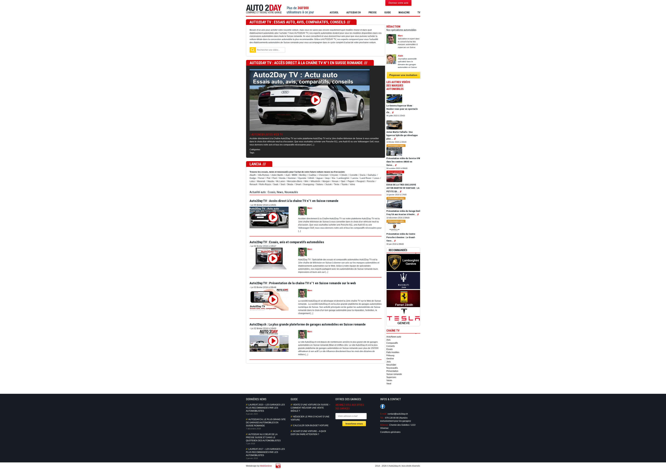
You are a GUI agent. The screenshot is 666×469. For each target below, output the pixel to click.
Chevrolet (323, 175)
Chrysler (334, 175)
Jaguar (319, 178)
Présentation (392, 371)
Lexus (376, 178)
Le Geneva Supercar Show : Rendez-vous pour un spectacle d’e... (402, 109)
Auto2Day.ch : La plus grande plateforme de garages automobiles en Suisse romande (308, 324)
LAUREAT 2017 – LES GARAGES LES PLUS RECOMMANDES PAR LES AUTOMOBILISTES (265, 452)
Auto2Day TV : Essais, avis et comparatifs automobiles (287, 242)
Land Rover (365, 178)
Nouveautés (392, 368)
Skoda (290, 184)
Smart (298, 184)
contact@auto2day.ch (398, 414)
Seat (282, 184)
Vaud (388, 383)
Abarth (253, 175)
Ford (274, 178)
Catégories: (255, 149)
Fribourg (390, 355)
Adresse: (384, 425)
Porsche (371, 181)
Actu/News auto (393, 337)
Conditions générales (390, 432)
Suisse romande (394, 374)
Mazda (270, 181)
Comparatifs (392, 343)
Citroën (343, 175)
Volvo (352, 184)
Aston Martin (277, 175)
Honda (282, 178)
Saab (275, 184)
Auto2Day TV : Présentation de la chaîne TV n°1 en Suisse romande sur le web (303, 283)
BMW (294, 175)
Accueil (334, 12)
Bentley (302, 175)
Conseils (390, 346)
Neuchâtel (391, 365)
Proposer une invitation (403, 75)
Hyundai (302, 178)
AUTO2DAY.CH (353, 12)
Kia (333, 178)
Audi (287, 175)
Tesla (336, 184)
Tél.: (382, 418)
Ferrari (261, 178)
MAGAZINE (404, 12)
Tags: (252, 152)
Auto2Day (264, 9)
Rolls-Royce (265, 184)
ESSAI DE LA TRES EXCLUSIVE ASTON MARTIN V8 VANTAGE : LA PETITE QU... (402, 188)
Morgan (326, 181)
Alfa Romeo (263, 175)
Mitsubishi (315, 181)
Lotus (252, 181)
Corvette (354, 175)
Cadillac (313, 175)
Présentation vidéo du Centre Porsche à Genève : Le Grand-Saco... (400, 237)
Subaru (319, 184)
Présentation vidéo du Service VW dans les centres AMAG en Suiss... (403, 161)
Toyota (344, 184)
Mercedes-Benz (294, 181)
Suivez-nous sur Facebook (382, 406)
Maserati (261, 181)
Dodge (253, 178)
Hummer (292, 178)
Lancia (355, 178)
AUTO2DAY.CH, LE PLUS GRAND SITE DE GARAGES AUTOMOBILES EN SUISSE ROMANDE (266, 422)
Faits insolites (392, 352)
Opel (343, 181)
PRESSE (373, 12)
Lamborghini (343, 178)
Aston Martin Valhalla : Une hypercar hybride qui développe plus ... (402, 135)
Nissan (335, 181)
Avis (388, 340)
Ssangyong (308, 184)
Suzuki (328, 184)
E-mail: (383, 414)
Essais (389, 349)
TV (418, 12)
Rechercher (253, 50)
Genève (390, 358)
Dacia (362, 175)
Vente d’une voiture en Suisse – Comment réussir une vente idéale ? (310, 407)
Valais (389, 380)
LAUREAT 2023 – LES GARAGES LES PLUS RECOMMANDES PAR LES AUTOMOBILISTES (265, 407)
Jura (388, 362)
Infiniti (311, 178)
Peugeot (361, 181)
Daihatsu (372, 175)
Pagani (351, 181)
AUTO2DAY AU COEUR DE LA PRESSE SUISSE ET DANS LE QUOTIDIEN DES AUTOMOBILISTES (263, 437)
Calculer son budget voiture (310, 425)
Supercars (391, 377)
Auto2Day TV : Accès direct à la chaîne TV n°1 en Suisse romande (306, 63)
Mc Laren (280, 181)
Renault (253, 184)
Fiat (268, 178)
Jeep (327, 178)
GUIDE (387, 12)
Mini (306, 181)
